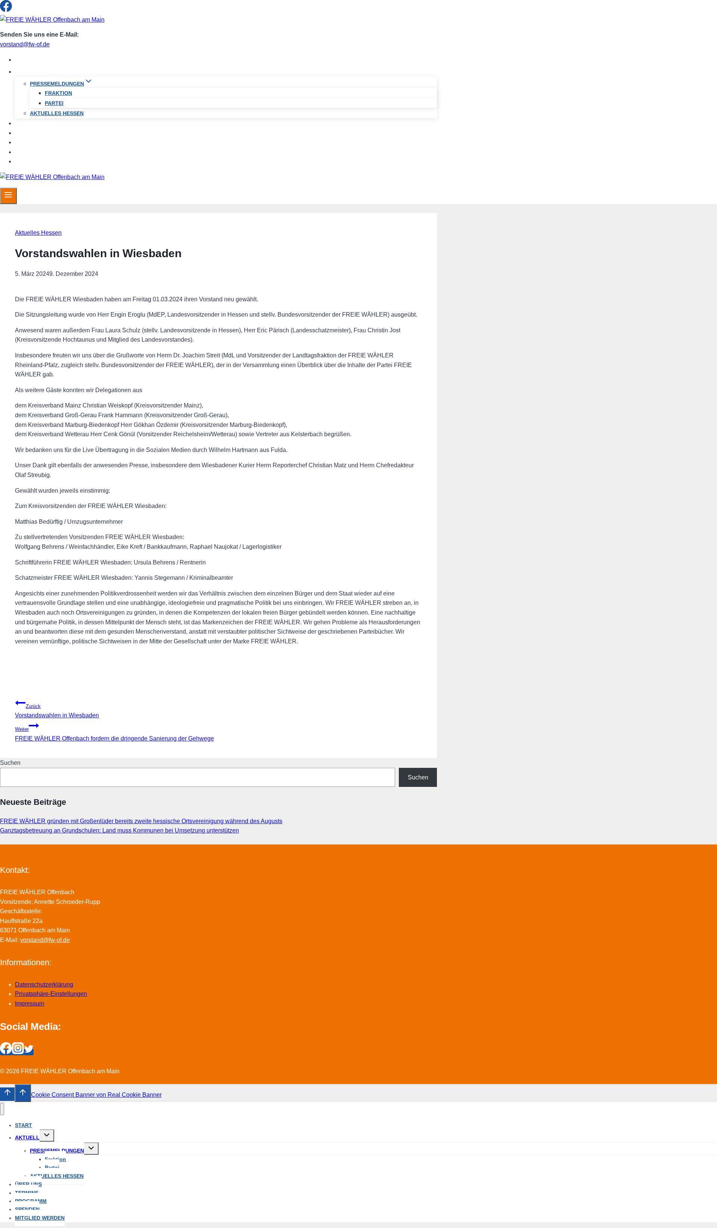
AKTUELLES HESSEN (57, 113)
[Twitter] (29, 10)
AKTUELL (27, 1138)
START (31, 59)
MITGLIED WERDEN (49, 161)
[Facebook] (6, 10)
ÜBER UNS (37, 123)
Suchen (10, 763)
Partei (54, 103)
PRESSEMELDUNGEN (57, 1151)
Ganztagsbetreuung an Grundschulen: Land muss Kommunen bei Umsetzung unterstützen (119, 830)
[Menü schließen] (2, 1109)
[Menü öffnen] (8, 196)
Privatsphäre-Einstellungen (51, 994)
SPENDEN (36, 152)
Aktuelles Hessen (38, 233)
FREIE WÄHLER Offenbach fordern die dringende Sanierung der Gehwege (114, 734)
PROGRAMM (39, 142)
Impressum (29, 1003)
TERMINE (34, 133)
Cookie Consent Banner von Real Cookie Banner (96, 1095)
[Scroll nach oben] (7, 1094)
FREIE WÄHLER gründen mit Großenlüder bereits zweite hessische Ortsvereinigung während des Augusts (141, 821)
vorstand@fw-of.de (25, 44)
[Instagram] (18, 10)
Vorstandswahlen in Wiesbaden (57, 711)
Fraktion (58, 93)
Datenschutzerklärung (44, 984)
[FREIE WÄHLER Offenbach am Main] (52, 19)
